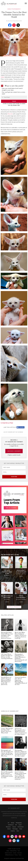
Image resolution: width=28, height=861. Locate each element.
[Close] (25, 409)
